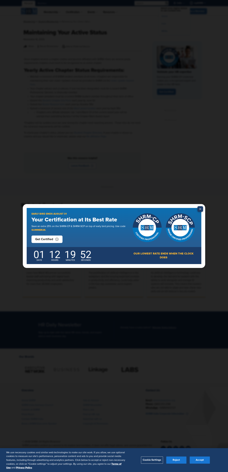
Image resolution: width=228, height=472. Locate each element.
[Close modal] (200, 209)
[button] (47, 239)
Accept (200, 460)
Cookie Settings (152, 460)
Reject (176, 460)
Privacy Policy (24, 467)
